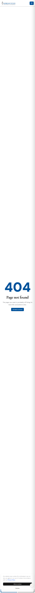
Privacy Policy (11, 580)
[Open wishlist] (32, 585)
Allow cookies (17, 584)
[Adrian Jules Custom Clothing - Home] (15, 3)
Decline (17, 588)
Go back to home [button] (17, 309)
